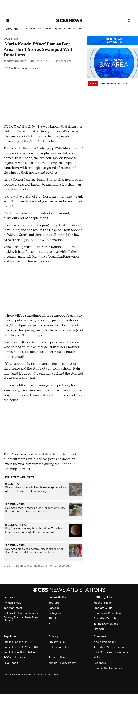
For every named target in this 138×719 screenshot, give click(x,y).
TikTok (53, 618)
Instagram (55, 613)
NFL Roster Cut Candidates (21, 613)
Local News (11, 38)
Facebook (55, 607)
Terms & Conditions (106, 623)
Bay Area (12, 29)
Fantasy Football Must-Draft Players (21, 619)
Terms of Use (57, 657)
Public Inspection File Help (20, 652)
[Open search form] (129, 20)
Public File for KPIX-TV (18, 641)
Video (72, 28)
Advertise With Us (105, 618)
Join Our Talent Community (111, 652)
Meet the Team (103, 602)
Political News (12, 602)
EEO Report (11, 662)
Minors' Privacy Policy (62, 662)
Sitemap (99, 629)
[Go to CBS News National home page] (69, 20)
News (29, 28)
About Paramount (105, 641)
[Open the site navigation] (27, 20)
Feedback (100, 662)
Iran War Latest (13, 607)
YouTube (54, 602)
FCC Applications (15, 657)
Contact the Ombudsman (109, 668)
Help (97, 657)
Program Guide (103, 607)
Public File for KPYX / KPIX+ (21, 647)
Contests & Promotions (108, 613)
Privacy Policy (57, 641)
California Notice (59, 647)
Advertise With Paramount (110, 647)
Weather (43, 28)
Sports (58, 28)
